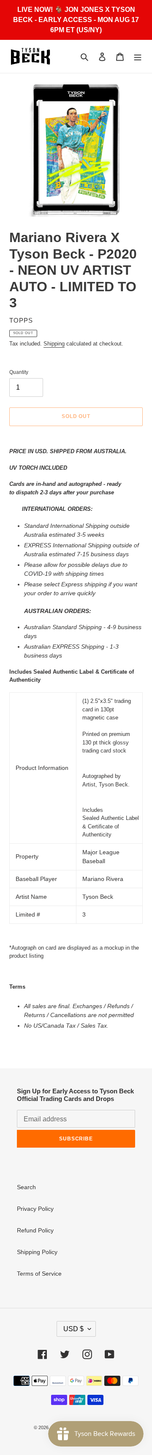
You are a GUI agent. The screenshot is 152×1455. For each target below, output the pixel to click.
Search (26, 1187)
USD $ (73, 1328)
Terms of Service (39, 1273)
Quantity (18, 372)
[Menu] (138, 56)
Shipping (54, 343)
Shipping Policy (37, 1252)
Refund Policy (35, 1230)
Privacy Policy (35, 1208)
